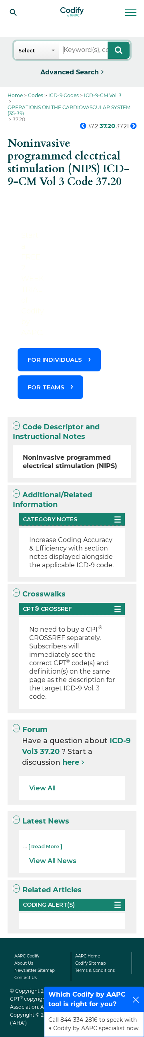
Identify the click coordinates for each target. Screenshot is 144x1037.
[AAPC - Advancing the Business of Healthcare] (72, 12)
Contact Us (25, 977)
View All (42, 788)
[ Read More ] (45, 847)
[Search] (13, 12)
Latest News (45, 821)
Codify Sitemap (90, 963)
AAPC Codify (26, 956)
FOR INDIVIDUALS (55, 359)
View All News (52, 861)
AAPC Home (87, 956)
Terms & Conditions (95, 970)
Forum (35, 729)
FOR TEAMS (46, 387)
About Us (23, 963)
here (70, 762)
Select (26, 51)
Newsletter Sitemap (34, 970)
